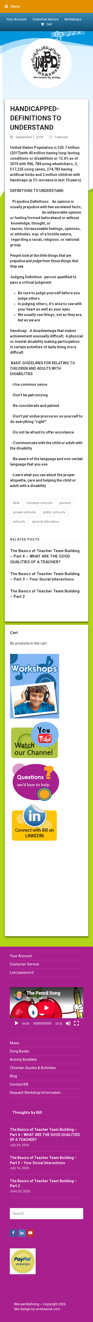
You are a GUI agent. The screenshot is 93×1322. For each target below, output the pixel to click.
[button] (12, 6)
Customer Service (24, 964)
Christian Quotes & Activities (33, 1068)
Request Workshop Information (35, 1093)
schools (19, 521)
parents (65, 503)
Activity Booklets (23, 1059)
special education (45, 521)
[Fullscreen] (76, 1023)
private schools (24, 512)
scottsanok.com (48, 1309)
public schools (54, 512)
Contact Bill (19, 1084)
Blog (13, 1076)
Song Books (19, 1051)
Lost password (22, 972)
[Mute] (68, 1023)
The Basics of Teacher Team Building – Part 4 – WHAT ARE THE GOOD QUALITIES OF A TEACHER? (45, 556)
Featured (61, 137)
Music (14, 1043)
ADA (16, 503)
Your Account (21, 956)
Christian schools (39, 503)
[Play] (16, 1023)
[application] (46, 1008)
